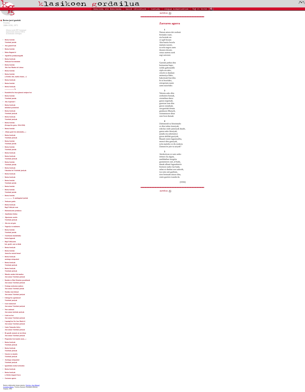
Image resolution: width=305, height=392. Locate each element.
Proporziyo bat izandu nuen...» (15, 339)
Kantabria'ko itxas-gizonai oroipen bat (18, 92)
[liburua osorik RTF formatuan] (16, 30)
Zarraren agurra (10, 378)
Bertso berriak (10, 49)
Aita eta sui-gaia (10, 223)
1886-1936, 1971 (10, 25)
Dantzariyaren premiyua (13, 210)
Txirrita (6, 23)
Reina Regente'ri (10, 52)
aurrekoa (164, 13)
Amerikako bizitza (11, 214)
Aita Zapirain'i (10, 102)
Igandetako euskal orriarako (14, 366)
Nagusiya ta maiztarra (12, 226)
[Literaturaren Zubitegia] (13, 33)
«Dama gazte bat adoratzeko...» (15, 132)
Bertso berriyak (10, 80)
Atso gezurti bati (10, 46)
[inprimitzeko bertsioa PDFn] (15, 32)
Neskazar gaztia (10, 201)
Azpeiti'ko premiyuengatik (14, 56)
